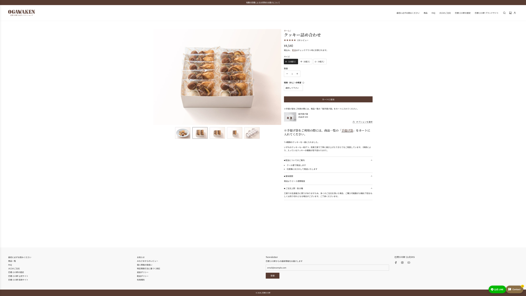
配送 (294, 50)
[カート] (510, 13)
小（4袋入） (320, 61)
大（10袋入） (291, 61)
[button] (155, 77)
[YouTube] (409, 263)
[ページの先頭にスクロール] (520, 293)
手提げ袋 (347, 130)
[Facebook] (396, 263)
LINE (498, 289)
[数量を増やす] (297, 74)
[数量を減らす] (287, 74)
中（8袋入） (305, 61)
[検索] (504, 13)
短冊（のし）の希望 (292, 82)
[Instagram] (402, 263)
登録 (273, 275)
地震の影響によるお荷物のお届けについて (263, 2)
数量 (286, 68)
